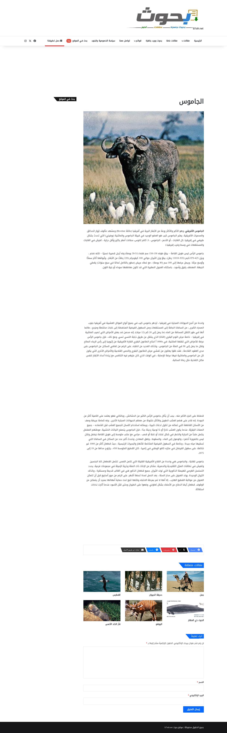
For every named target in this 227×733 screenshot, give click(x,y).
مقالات (186, 41)
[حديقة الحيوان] (143, 581)
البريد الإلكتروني (196, 695)
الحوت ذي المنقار (196, 620)
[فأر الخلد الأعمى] (101, 610)
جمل (202, 595)
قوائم (138, 41)
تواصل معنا (124, 41)
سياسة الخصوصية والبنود (103, 41)
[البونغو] (143, 610)
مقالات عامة (171, 41)
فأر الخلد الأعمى (112, 624)
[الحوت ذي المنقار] (185, 608)
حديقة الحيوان (155, 595)
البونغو (159, 624)
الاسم (200, 682)
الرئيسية (198, 41)
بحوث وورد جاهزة (154, 41)
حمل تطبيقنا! (53, 41)
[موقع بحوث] (165, 18)
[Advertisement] (113, 70)
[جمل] (185, 581)
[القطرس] (101, 581)
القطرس (116, 595)
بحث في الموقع (77, 41)
